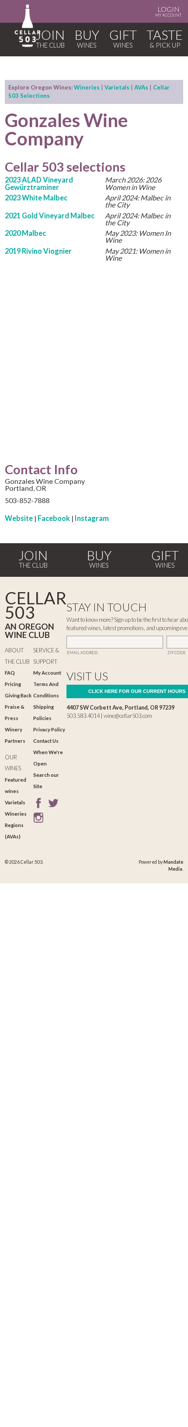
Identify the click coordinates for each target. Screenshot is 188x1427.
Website (19, 518)
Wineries (87, 87)
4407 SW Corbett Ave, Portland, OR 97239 (120, 707)
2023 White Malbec (36, 197)
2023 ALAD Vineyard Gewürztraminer (39, 183)
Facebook (54, 518)
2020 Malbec (25, 233)
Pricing (13, 684)
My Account (168, 11)
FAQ (10, 673)
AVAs (141, 87)
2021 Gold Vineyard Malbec (49, 215)
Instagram (92, 518)
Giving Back (18, 695)
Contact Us (46, 741)
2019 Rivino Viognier (38, 251)
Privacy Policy (49, 729)
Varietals (116, 87)
